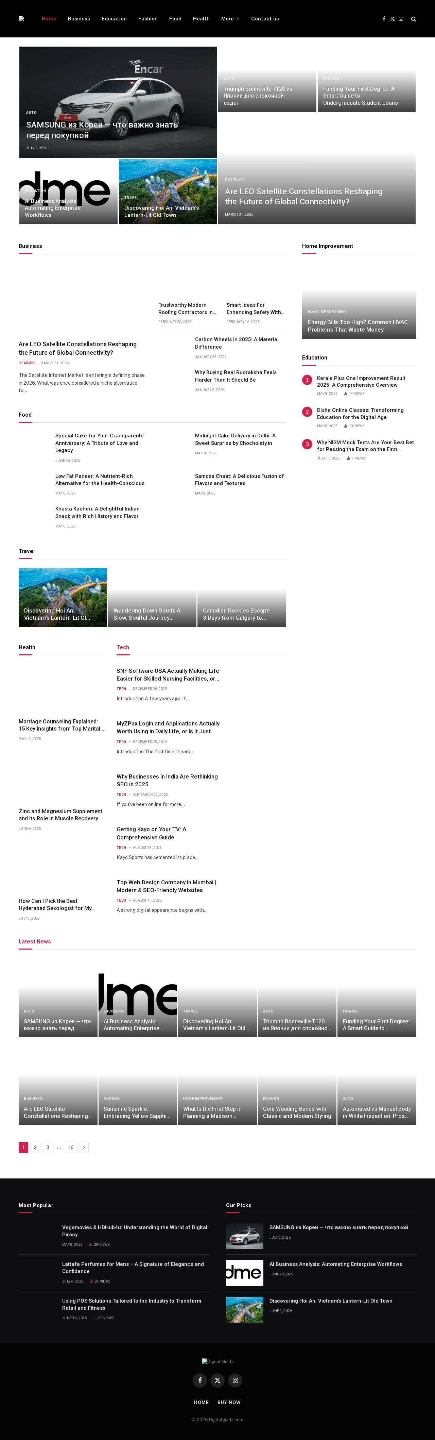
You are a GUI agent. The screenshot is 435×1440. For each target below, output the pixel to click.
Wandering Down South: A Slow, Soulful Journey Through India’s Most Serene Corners (147, 614)
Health (201, 18)
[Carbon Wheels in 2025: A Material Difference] (173, 346)
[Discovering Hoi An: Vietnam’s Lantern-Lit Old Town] (168, 191)
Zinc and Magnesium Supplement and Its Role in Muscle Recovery (60, 815)
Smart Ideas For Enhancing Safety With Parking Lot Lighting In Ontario (254, 309)
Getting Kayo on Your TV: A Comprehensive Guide (151, 833)
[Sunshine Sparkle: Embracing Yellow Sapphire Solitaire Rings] (138, 1085)
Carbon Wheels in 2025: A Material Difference (237, 343)
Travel (131, 198)
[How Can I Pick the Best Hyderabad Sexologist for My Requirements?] (61, 868)
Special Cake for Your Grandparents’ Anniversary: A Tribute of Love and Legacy (99, 443)
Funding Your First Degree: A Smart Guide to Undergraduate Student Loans (360, 96)
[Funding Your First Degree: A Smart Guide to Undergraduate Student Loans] (367, 79)
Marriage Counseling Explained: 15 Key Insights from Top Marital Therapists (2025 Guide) (59, 725)
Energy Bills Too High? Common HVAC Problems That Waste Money (358, 326)
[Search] (413, 19)
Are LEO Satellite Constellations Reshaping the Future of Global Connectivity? (303, 197)
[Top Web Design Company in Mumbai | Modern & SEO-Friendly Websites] (259, 896)
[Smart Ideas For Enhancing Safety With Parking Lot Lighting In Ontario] (256, 279)
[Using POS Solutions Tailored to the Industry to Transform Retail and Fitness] (37, 1310)
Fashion (148, 18)
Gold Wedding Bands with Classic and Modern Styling (297, 1112)
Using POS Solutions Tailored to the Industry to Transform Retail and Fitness (131, 1304)
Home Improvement (327, 246)
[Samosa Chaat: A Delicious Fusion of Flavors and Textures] (173, 483)
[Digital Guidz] (21, 19)
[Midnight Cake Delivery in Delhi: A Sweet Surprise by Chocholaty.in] (173, 443)
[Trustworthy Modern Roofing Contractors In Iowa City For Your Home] (188, 279)
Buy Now (229, 1402)
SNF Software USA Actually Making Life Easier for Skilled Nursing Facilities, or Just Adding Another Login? (168, 674)
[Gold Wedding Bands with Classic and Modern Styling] (297, 1085)
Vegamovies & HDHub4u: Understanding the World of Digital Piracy (134, 1231)
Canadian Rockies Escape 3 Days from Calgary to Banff (236, 614)
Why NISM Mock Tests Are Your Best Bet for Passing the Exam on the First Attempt (365, 446)
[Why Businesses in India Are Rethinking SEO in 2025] (259, 790)
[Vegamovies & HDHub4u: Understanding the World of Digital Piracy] (37, 1236)
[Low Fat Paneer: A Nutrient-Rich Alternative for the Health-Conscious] (34, 483)
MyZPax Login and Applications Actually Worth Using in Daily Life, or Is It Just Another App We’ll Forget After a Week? (168, 727)
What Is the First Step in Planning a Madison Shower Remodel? (212, 1113)
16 (71, 1147)
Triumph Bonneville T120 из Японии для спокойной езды (258, 96)
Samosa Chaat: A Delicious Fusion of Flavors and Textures (239, 479)
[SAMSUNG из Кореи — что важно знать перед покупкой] (118, 102)
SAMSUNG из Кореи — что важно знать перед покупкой (102, 130)
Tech (121, 689)
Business (79, 18)
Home (49, 18)
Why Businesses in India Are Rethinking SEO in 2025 (167, 780)
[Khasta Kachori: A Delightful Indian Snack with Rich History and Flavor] (34, 516)
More (227, 18)
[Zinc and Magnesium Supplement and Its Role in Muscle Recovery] (61, 778)
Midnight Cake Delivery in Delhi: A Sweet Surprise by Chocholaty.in (235, 439)
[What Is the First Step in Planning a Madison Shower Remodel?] (217, 1085)
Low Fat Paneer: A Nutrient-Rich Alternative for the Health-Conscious (99, 479)
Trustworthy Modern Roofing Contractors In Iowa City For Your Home (185, 309)
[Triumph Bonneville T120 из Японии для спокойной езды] (267, 79)
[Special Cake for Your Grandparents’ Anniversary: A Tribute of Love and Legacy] (34, 443)
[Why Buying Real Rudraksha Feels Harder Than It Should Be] (173, 379)
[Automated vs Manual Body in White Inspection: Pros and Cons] (376, 1085)
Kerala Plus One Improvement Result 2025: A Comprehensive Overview (361, 381)
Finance (331, 79)
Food (175, 18)
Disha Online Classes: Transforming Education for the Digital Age (360, 413)
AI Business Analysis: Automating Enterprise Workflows (53, 208)
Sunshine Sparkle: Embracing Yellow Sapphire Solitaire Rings (138, 1113)
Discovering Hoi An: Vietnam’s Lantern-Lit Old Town (161, 211)
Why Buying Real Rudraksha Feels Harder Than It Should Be (236, 376)
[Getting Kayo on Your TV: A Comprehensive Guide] (259, 843)
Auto (31, 113)
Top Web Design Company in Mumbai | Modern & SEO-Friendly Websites (166, 886)
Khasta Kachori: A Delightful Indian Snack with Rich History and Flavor (97, 512)
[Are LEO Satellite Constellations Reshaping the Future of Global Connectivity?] (317, 168)
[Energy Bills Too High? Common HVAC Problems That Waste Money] (359, 301)
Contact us (265, 18)
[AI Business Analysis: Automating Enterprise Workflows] (68, 191)
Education (114, 18)
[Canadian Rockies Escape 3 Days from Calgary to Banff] (241, 597)
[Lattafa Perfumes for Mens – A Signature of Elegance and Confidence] (37, 1273)
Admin (29, 363)
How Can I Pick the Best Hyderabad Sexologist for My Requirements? (55, 905)
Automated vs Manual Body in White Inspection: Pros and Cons (377, 1113)
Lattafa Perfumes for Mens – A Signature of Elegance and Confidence (133, 1267)
